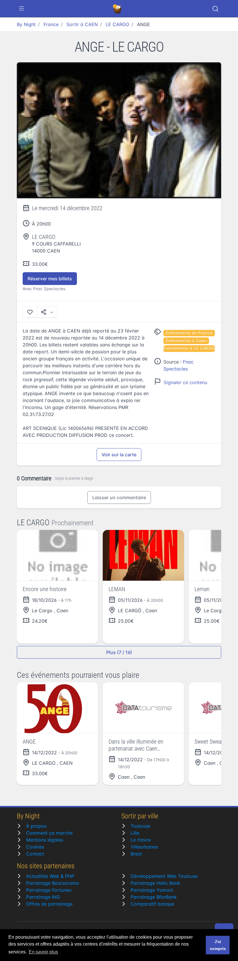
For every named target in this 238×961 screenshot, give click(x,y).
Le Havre (141, 840)
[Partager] (47, 312)
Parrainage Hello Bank (155, 883)
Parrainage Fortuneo (49, 890)
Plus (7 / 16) (119, 652)
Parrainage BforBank (154, 897)
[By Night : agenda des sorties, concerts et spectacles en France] (117, 8)
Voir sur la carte (119, 454)
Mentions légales (44, 840)
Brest (136, 854)
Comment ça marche (49, 833)
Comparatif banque (152, 904)
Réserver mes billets (50, 278)
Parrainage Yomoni (152, 890)
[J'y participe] (30, 312)
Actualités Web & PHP (50, 876)
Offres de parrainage (49, 904)
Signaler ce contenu (185, 382)
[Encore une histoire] (57, 555)
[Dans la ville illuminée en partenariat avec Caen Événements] (143, 707)
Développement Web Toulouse (164, 876)
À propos (36, 826)
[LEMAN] (143, 555)
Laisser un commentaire (119, 497)
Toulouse (140, 826)
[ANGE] (119, 130)
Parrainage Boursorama (52, 883)
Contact (35, 854)
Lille (135, 833)
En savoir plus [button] (43, 951)
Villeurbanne (144, 847)
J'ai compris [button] (218, 945)
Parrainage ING (43, 897)
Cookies (35, 847)
